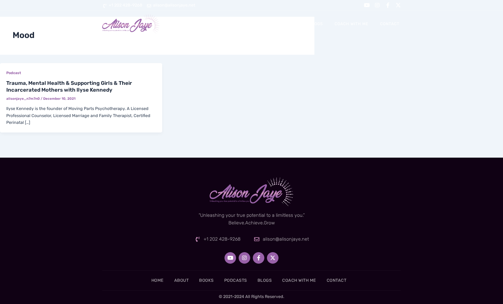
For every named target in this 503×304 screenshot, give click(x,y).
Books (256, 23)
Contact (390, 23)
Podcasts (286, 23)
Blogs (316, 23)
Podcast (13, 73)
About (230, 23)
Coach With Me (351, 23)
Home (205, 23)
